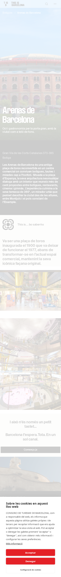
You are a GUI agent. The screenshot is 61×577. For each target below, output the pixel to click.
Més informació (14, 543)
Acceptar (30, 552)
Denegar (30, 561)
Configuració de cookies (30, 570)
